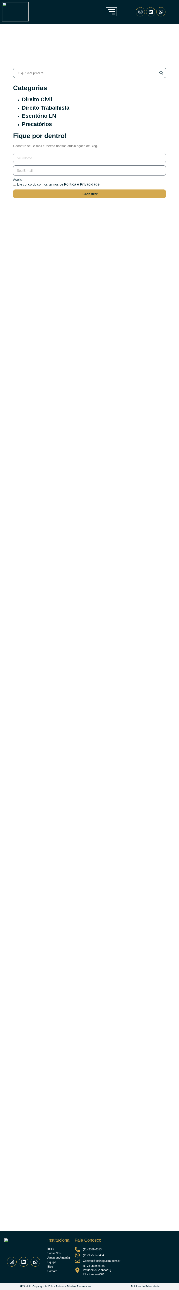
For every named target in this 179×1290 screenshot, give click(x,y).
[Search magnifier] (161, 73)
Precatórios (37, 124)
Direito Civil (37, 99)
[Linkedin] (150, 11)
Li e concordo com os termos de (58, 184)
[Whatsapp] (160, 11)
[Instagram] (140, 11)
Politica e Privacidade (82, 184)
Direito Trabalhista (45, 108)
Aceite (17, 179)
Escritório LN (39, 116)
